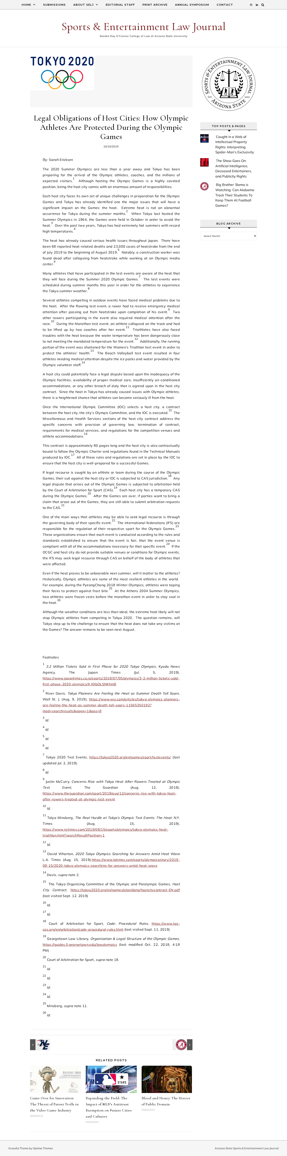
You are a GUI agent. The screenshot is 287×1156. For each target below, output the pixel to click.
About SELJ (83, 4)
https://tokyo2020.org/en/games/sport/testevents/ (130, 757)
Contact (225, 4)
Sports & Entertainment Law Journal (143, 26)
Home (26, 4)
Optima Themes (43, 1148)
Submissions (54, 4)
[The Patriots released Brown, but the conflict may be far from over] (39, 1044)
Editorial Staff (120, 4)
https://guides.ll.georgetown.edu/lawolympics (80, 944)
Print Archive (154, 4)
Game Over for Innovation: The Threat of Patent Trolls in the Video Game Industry (54, 1104)
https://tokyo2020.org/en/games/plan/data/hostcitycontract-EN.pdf (125, 890)
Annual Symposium (192, 4)
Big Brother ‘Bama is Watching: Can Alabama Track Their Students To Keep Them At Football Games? (234, 195)
